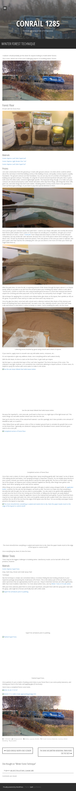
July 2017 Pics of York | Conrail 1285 (22, 770)
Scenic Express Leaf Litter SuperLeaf (14, 158)
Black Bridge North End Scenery (18, 750)
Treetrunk (27, 235)
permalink (13, 741)
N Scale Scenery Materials (49, 739)
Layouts (32, 739)
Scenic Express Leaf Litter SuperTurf (14, 164)
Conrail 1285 (38, 23)
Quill (31, 787)
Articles (27, 739)
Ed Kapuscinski (17, 739)
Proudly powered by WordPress (13, 787)
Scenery (60, 739)
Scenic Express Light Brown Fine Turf (14, 161)
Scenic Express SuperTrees (10, 569)
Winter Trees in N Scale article (61, 584)
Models (37, 739)
